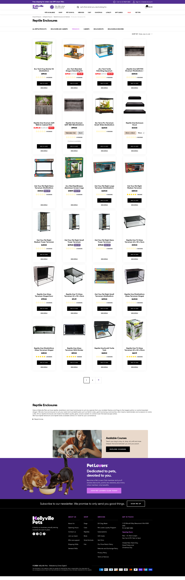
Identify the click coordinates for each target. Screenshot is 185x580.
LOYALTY (108, 12)
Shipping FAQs (73, 544)
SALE (129, 12)
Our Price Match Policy (105, 544)
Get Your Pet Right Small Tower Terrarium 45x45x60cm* (74, 241)
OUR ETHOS (98, 12)
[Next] (98, 380)
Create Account (147, 2)
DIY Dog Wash (102, 523)
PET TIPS (138, 12)
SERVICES (81, 12)
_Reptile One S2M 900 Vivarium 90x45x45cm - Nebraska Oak (134, 70)
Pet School (70, 12)
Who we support (74, 540)
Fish (85, 544)
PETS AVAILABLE (50, 12)
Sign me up (136, 504)
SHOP (60, 12)
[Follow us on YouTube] (40, 534)
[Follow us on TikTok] (44, 534)
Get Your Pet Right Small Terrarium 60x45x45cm (104, 295)
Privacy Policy (102, 553)
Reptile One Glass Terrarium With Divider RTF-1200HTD (74, 349)
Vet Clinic (101, 540)
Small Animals (88, 540)
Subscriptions (102, 532)
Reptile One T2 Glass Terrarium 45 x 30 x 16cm (134, 241)
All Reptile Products (47, 17)
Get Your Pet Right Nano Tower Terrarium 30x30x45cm (104, 241)
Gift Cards (119, 12)
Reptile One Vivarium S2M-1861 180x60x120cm (74, 124)
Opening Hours (73, 528)
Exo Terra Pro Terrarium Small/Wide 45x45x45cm (104, 124)
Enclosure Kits (99, 29)
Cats (85, 528)
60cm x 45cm (130, 133)
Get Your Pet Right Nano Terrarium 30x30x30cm (44, 187)
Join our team (73, 536)
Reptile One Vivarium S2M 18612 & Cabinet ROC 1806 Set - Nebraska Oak (44, 124)
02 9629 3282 (128, 528)
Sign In (138, 2)
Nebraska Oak (71, 133)
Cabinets (86, 29)
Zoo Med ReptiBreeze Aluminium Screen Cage (74, 187)
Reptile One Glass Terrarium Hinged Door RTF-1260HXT (44, 295)
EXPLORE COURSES (118, 449)
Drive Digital (62, 566)
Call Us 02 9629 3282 (123, 2)
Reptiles (86, 532)
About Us (71, 523)
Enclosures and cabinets (59, 29)
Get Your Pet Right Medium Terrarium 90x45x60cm (134, 187)
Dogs (85, 523)
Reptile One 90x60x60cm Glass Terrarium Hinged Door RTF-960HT (135, 295)
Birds (85, 536)
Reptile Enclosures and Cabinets (62, 17)
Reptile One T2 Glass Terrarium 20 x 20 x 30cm (135, 349)
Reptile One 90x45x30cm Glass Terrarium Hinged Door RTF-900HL (44, 349)
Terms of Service (103, 557)
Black (81, 133)
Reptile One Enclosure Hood (134, 124)
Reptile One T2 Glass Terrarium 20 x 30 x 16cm (74, 295)
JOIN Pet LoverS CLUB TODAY (104, 491)
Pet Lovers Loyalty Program (107, 528)
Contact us (72, 532)
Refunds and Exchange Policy (108, 548)
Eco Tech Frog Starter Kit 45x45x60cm (44, 70)
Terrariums (75, 29)
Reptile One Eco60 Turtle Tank (104, 349)
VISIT (89, 12)
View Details (44, 88)
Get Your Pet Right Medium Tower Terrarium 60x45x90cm (44, 241)
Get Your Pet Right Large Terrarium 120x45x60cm (104, 187)
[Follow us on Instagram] (37, 534)
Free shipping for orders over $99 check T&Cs (48, 2)
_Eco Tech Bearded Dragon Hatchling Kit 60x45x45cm (74, 70)
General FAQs (73, 548)
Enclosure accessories (116, 29)
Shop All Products (37, 17)
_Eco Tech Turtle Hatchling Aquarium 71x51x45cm (104, 70)
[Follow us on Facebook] (34, 534)
